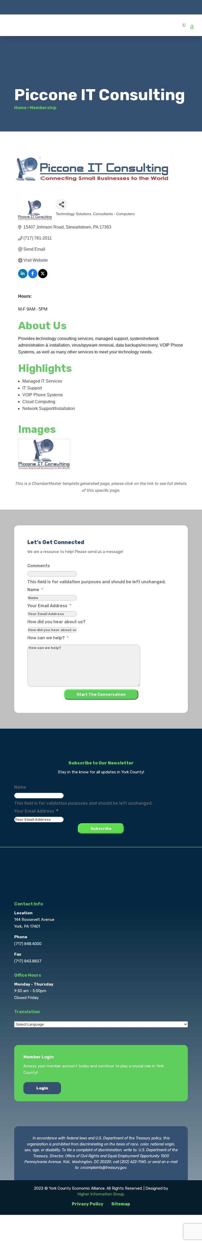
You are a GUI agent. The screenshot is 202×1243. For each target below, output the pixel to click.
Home (20, 107)
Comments (38, 565)
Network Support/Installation (48, 408)
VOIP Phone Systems (42, 395)
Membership (43, 107)
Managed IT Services (42, 381)
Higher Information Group (100, 1194)
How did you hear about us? (56, 621)
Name (35, 589)
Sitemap (120, 1203)
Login (42, 1088)
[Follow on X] (90, 7)
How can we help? (48, 637)
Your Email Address (49, 605)
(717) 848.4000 (28, 943)
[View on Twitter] (42, 277)
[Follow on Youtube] (122, 7)
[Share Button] (62, 204)
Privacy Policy (87, 1203)
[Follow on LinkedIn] (111, 7)
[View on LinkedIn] (22, 277)
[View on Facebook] (32, 277)
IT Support (32, 388)
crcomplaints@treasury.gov (103, 1167)
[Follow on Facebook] (80, 7)
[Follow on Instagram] (101, 7)
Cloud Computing (38, 401)
